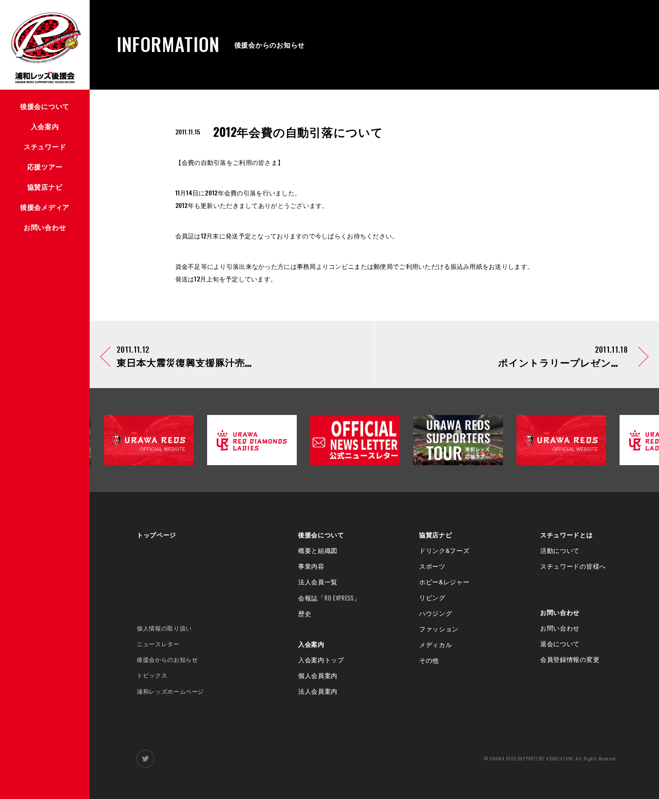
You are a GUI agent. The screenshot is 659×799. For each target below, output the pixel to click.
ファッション (439, 628)
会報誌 (329, 597)
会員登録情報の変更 (569, 659)
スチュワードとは (566, 534)
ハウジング (435, 613)
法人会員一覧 (318, 581)
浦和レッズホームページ (170, 691)
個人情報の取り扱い (164, 628)
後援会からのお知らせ (167, 659)
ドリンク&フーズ (444, 550)
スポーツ (432, 565)
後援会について (321, 534)
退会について (560, 643)
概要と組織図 (318, 550)
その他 (429, 660)
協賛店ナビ (435, 534)
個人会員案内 (318, 675)
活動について (560, 550)
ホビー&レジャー (444, 581)
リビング (432, 597)
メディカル (435, 644)
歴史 (304, 613)
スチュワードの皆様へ (573, 565)
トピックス (152, 675)
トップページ (156, 534)
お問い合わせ (560, 612)
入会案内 (311, 643)
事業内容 (311, 565)
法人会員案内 (318, 691)
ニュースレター (158, 643)
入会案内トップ (321, 659)
